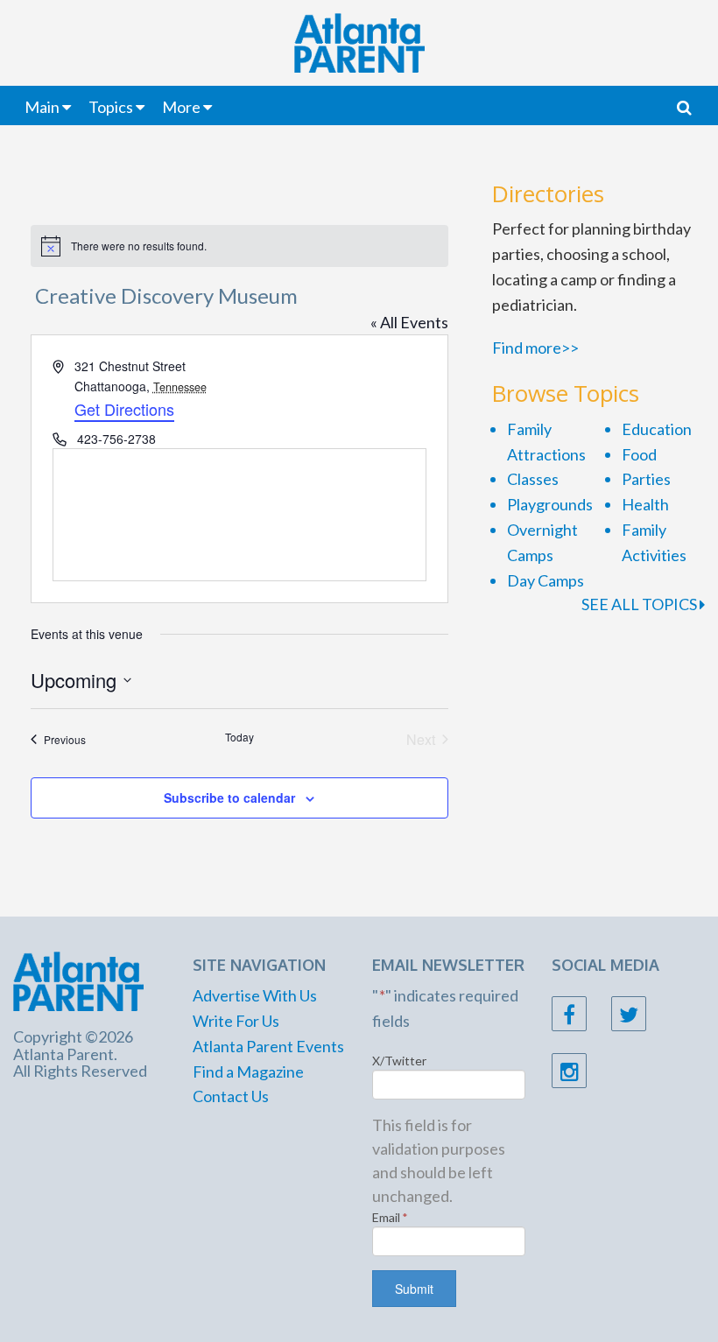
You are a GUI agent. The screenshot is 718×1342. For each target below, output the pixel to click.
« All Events (409, 322)
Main (42, 106)
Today (239, 737)
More (181, 106)
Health (645, 504)
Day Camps (545, 580)
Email (390, 1217)
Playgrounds (550, 504)
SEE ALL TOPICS (640, 604)
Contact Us (231, 1096)
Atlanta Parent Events (268, 1046)
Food (639, 454)
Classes (533, 478)
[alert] (240, 246)
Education (657, 429)
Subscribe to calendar (229, 797)
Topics (110, 106)
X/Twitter (399, 1060)
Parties (646, 478)
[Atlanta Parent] (78, 978)
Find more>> (535, 347)
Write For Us (236, 1020)
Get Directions (124, 408)
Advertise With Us (255, 995)
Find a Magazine (248, 1071)
